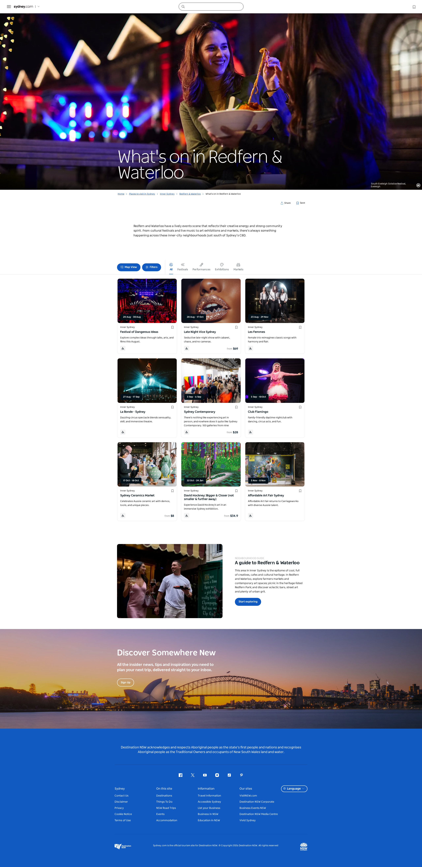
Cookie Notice (123, 814)
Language (294, 788)
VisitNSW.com (248, 795)
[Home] (23, 6)
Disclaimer (121, 801)
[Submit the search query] (183, 6)
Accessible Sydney (209, 801)
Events (160, 814)
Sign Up (125, 682)
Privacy (119, 808)
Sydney (120, 788)
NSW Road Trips (166, 808)
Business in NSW (208, 814)
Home (121, 194)
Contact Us (121, 795)
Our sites (246, 788)
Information (206, 788)
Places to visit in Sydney (142, 194)
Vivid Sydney (248, 820)
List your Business (209, 808)
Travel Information (209, 795)
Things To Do (164, 801)
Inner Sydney (167, 194)
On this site (164, 788)
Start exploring (248, 601)
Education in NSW (209, 820)
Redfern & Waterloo (190, 194)
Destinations (164, 795)
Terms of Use (123, 820)
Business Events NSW (253, 808)
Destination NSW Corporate (257, 801)
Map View (131, 267)
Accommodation (166, 820)
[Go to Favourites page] (413, 6)
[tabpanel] (211, 95)
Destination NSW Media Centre (259, 814)
